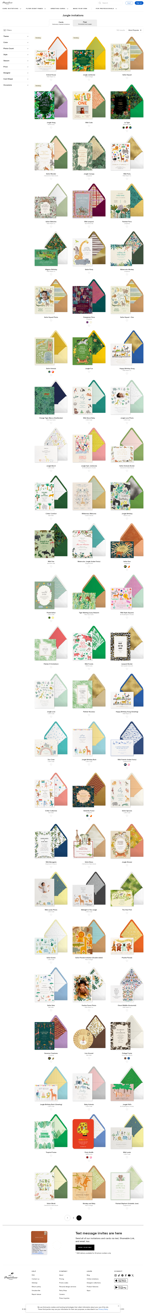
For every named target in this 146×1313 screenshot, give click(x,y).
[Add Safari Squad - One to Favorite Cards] (127, 320)
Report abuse (36, 1294)
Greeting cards (58, 8)
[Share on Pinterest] (122, 1275)
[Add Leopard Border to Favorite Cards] (127, 669)
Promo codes (63, 1283)
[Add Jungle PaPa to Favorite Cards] (127, 1109)
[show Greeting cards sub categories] (67, 8)
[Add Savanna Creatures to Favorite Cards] (51, 1061)
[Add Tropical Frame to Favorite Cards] (51, 1155)
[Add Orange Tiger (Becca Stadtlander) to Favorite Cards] (51, 423)
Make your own (80, 8)
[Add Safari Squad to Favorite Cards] (127, 78)
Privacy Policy (103, 1309)
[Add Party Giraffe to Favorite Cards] (89, 1160)
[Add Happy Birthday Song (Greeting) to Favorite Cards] (127, 716)
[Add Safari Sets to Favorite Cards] (51, 1010)
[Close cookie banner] (118, 1306)
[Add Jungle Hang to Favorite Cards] (51, 127)
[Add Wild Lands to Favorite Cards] (127, 1157)
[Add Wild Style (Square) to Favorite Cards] (127, 617)
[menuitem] (12, 8)
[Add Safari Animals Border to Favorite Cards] (127, 471)
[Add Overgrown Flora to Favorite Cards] (89, 325)
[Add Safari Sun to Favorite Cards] (127, 570)
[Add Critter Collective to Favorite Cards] (51, 815)
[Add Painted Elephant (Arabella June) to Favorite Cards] (127, 1208)
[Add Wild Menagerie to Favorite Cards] (51, 867)
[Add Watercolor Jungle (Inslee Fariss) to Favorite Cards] (89, 566)
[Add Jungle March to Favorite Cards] (51, 471)
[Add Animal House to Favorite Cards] (51, 80)
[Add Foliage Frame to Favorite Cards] (127, 1061)
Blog (88, 1275)
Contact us (35, 1279)
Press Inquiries (64, 1298)
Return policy (36, 1287)
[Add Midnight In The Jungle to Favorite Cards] (89, 915)
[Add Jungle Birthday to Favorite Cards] (127, 518)
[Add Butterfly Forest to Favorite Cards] (89, 819)
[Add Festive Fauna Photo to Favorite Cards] (89, 1010)
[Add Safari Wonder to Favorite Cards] (51, 179)
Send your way (85, 1247)
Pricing (61, 1279)
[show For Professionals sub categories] (116, 8)
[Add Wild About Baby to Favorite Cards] (89, 423)
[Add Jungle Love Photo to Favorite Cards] (127, 423)
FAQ (33, 1275)
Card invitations (10, 8)
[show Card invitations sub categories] (20, 8)
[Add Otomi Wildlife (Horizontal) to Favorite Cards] (127, 1010)
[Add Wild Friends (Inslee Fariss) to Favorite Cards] (127, 768)
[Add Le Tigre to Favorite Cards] (127, 131)
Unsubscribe (36, 1290)
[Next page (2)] (79, 1217)
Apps (88, 1290)
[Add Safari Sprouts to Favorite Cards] (127, 815)
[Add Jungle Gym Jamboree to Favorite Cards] (89, 471)
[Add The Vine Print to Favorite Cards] (127, 913)
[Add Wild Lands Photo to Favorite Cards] (51, 915)
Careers (62, 1294)
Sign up (139, 3)
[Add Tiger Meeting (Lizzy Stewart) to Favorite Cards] (89, 617)
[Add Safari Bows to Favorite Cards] (89, 867)
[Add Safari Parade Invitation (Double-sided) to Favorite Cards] (89, 962)
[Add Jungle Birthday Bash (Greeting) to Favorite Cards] (51, 1109)
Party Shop (63, 1290)
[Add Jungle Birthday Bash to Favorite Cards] (89, 764)
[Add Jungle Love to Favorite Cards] (51, 716)
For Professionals (105, 8)
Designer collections (94, 1283)
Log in (129, 3)
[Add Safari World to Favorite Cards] (51, 1208)
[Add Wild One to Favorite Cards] (51, 566)
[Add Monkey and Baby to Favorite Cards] (89, 1208)
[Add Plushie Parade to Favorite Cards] (127, 961)
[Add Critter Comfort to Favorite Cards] (51, 518)
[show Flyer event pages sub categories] (45, 8)
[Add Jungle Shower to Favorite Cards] (127, 865)
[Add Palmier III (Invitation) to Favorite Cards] (51, 667)
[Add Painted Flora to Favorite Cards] (127, 226)
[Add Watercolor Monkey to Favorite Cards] (127, 274)
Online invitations (93, 1279)
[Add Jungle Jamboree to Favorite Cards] (89, 80)
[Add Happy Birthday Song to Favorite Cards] (127, 373)
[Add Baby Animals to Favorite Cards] (89, 1109)
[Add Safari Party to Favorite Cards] (89, 272)
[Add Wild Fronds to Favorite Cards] (89, 669)
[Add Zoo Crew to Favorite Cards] (51, 764)
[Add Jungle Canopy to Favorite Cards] (89, 179)
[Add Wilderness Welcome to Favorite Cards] (89, 518)
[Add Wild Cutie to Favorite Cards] (89, 126)
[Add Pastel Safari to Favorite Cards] (51, 621)
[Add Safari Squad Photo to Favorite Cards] (51, 320)
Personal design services (67, 1287)
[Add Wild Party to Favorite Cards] (127, 179)
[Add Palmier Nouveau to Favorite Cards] (89, 715)
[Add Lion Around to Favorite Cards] (89, 1058)
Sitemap (34, 1283)
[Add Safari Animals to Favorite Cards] (51, 375)
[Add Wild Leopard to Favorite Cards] (89, 226)
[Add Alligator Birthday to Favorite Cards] (51, 274)
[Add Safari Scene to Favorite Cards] (51, 962)
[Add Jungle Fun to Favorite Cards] (89, 372)
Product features (92, 1287)
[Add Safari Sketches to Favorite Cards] (51, 226)
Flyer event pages (34, 8)
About (61, 1275)
